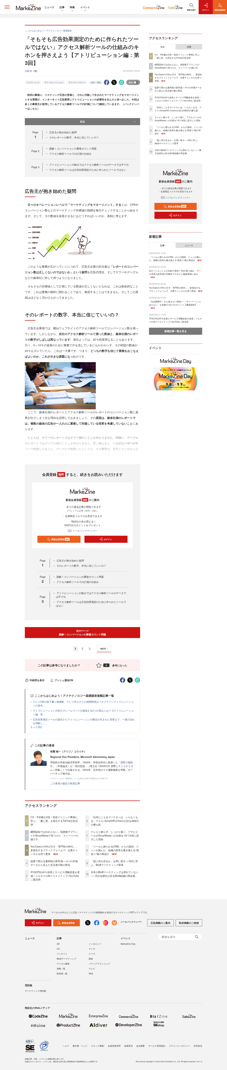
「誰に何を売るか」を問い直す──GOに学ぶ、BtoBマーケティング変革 (114, 863)
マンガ (92, 948)
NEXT (103, 648)
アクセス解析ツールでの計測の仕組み (70, 153)
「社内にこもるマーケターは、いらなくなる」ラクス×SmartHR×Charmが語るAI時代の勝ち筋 (115, 820)
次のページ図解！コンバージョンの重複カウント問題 (82, 632)
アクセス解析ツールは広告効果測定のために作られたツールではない (87, 169)
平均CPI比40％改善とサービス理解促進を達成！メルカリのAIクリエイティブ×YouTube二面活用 (55, 875)
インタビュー (95, 943)
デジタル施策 (63, 963)
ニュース (49, 7)
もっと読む (36, 727)
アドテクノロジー (76, 82)
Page (35, 151)
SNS (91, 973)
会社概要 (140, 1045)
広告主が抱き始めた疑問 (63, 132)
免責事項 (128, 1045)
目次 (82, 121)
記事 (62, 7)
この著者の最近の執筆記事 (65, 783)
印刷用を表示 (37, 680)
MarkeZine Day (128, 943)
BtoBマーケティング (66, 958)
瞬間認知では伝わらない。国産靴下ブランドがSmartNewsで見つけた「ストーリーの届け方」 (54, 835)
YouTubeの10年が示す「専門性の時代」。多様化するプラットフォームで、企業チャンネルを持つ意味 (54, 850)
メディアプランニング (99, 963)
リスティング (33, 82)
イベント (85, 7)
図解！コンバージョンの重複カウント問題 (72, 148)
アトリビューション (53, 82)
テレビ (92, 968)
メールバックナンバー (84, 530)
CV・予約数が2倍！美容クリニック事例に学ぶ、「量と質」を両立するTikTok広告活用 (54, 820)
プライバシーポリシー (179, 1045)
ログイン (108, 539)
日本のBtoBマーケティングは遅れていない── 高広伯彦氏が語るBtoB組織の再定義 (114, 874)
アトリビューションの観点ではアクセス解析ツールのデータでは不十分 (89, 164)
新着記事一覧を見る (175, 331)
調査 (91, 958)
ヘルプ (66, 1045)
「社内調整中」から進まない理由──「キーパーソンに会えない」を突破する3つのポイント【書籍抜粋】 (175, 303)
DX (58, 943)
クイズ (92, 953)
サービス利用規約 (156, 1045)
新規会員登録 (60, 539)
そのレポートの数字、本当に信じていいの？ (74, 137)
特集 (72, 7)
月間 (189, 46)
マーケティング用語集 (35, 990)
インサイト (62, 953)
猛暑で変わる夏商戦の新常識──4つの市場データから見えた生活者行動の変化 (54, 863)
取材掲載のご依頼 (189, 923)
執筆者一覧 (62, 973)
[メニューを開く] (7, 7)
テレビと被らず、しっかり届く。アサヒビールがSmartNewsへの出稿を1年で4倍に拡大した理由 (115, 835)
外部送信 (198, 1045)
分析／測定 (95, 82)
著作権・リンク (80, 1045)
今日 (162, 46)
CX (58, 948)
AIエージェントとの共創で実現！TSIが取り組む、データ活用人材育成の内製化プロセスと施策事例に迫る (175, 272)
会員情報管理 (114, 1045)
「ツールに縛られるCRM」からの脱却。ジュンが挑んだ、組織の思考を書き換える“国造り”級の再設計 (115, 850)
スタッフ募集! (97, 1045)
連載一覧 (61, 968)
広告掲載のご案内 (160, 923)
